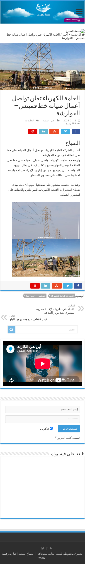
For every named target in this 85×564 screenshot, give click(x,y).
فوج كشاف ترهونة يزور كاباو (28, 317)
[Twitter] (43, 548)
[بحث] (11, 329)
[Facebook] (47, 548)
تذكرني (45, 428)
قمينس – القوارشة (35, 295)
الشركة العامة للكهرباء (62, 295)
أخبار (65, 34)
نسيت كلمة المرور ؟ (67, 437)
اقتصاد (46, 120)
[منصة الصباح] (42, 12)
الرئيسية (76, 34)
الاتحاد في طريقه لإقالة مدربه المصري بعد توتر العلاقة (55, 309)
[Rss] (51, 548)
